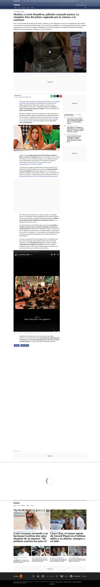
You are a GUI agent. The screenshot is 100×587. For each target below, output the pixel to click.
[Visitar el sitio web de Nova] (48, 576)
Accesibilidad (52, 583)
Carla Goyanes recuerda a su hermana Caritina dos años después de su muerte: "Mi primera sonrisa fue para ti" (31, 537)
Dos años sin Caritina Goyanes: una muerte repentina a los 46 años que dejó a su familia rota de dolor (58, 560)
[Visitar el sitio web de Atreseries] (57, 576)
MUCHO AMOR (53, 531)
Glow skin (77, 1)
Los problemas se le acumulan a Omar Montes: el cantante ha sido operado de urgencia (21, 561)
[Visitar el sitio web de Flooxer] (84, 576)
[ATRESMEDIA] (18, 576)
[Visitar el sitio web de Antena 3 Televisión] (33, 576)
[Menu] (85, 8)
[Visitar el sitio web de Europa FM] (66, 576)
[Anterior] (22, 1)
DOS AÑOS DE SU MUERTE (56, 557)
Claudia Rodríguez (26, 1)
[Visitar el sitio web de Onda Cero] (62, 576)
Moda (28, 7)
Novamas (16, 451)
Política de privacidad (59, 581)
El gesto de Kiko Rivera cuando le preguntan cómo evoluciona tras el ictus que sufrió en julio (40, 560)
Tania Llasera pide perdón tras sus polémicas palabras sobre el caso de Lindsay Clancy (75, 121)
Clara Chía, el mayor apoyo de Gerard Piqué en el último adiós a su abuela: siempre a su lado (68, 537)
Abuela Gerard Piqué (61, 1)
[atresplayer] (79, 5)
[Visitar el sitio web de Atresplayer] (78, 576)
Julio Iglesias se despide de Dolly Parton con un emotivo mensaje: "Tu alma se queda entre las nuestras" (75, 129)
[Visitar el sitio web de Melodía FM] (71, 576)
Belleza (23, 7)
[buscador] (85, 5)
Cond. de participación (76, 581)
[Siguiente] (85, 1)
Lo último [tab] (78, 114)
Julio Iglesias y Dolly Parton (51, 1)
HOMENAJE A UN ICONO (72, 126)
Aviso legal (52, 581)
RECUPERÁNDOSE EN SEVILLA (39, 557)
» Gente (19, 451)
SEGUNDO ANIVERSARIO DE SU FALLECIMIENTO (25, 531)
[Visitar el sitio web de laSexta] (38, 576)
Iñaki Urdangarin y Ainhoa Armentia (38, 1)
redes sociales (24, 345)
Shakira (16, 345)
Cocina (32, 7)
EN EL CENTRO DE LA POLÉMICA (74, 117)
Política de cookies (68, 581)
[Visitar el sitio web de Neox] (43, 576)
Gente (15, 7)
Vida (19, 7)
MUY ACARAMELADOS (72, 134)
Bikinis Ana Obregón (70, 1)
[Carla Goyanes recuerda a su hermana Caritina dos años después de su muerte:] (32, 519)
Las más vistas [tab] (68, 114)
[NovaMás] (24, 5)
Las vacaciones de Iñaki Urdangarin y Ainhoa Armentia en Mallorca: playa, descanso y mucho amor (74, 138)
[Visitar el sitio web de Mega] (52, 576)
